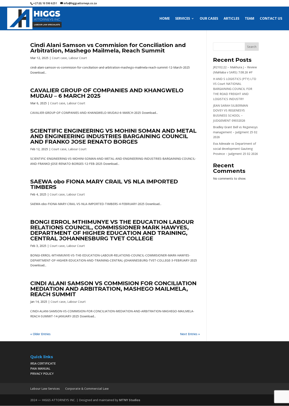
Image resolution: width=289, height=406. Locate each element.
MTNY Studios (129, 400)
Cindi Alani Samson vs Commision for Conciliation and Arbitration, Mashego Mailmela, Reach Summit (108, 48)
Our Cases (209, 19)
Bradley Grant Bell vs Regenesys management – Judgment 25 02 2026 (235, 132)
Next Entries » (190, 334)
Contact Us (271, 19)
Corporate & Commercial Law (87, 389)
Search (251, 47)
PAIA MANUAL (40, 368)
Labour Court (78, 58)
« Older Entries (40, 334)
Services (182, 19)
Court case (59, 58)
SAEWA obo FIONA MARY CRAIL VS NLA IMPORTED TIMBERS (104, 184)
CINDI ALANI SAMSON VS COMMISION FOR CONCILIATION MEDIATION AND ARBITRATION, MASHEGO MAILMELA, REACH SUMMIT (113, 289)
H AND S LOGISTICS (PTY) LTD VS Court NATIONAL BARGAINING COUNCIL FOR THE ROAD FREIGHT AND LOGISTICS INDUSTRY (234, 89)
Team (249, 19)
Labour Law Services (45, 389)
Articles (231, 19)
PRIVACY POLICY (42, 374)
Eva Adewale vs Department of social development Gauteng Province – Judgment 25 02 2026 (235, 149)
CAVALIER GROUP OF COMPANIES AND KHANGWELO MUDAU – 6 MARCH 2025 (106, 93)
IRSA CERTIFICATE (43, 363)
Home (165, 19)
